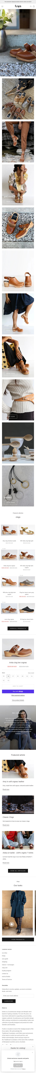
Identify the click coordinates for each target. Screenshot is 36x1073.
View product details (18, 700)
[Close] (32, 1046)
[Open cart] (33, 6)
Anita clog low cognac (9, 565)
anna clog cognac (9, 619)
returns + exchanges (8, 964)
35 (3, 676)
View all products (18, 628)
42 (3, 680)
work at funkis (6, 976)
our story (4, 953)
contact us (5, 973)
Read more (6, 789)
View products (18, 939)
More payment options (18, 695)
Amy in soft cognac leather (13, 782)
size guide (5, 959)
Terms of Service (7, 979)
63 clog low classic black (26, 619)
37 (13, 676)
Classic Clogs (8, 817)
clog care (4, 967)
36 (8, 676)
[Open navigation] (2, 6)
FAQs (3, 956)
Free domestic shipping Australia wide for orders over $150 (18, 1)
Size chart (31, 673)
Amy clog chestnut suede (9, 540)
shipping (4, 961)
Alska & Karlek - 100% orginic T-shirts (18, 853)
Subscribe (8, 1001)
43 (8, 680)
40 (27, 676)
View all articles (18, 870)
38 (18, 676)
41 (32, 676)
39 (22, 676)
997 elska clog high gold (26, 540)
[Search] (31, 6)
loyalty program (6, 970)
